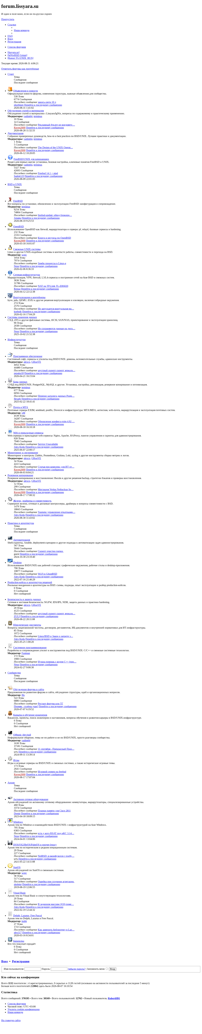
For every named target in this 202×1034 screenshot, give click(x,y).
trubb (24, 921)
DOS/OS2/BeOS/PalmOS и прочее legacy (35, 844)
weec (24, 255)
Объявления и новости (25, 90)
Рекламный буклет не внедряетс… (56, 124)
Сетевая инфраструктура (26, 274)
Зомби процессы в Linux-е (52, 263)
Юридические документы (27, 625)
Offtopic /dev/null (22, 734)
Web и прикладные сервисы (28, 432)
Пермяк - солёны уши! (26, 706)
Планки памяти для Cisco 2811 (54, 810)
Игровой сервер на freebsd (52, 771)
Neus (16, 266)
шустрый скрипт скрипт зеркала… (56, 370)
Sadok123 (19, 176)
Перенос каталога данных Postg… (56, 396)
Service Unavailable (48, 444)
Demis (17, 813)
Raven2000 (19, 127)
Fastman (26, 653)
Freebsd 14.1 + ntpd (48, 173)
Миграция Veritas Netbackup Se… (56, 489)
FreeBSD (18, 201)
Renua (17, 289)
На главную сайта (11, 1020)
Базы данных (20, 381)
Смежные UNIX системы (27, 249)
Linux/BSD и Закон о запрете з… (55, 636)
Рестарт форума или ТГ (50, 703)
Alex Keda (19, 447)
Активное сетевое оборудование (30, 799)
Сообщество (14, 672)
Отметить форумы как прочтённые (20, 68)
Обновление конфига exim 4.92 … (56, 421)
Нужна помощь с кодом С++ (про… (57, 661)
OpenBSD (18, 226)
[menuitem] (21, 30)
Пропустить (7, 19)
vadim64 (28, 116)
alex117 (18, 932)
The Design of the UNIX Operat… (55, 147)
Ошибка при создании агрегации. (56, 881)
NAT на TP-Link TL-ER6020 (53, 286)
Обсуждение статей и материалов (26, 110)
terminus (38, 116)
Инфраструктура (17, 339)
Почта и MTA (20, 407)
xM (23, 413)
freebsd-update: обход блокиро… (55, 215)
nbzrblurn (19, 105)
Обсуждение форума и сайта (28, 689)
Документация (15, 133)
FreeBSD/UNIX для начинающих (31, 159)
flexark (17, 398)
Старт (11, 74)
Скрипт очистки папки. (50, 551)
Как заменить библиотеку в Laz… (56, 929)
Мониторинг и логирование (23, 452)
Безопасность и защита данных (24, 599)
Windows (18, 822)
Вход (4, 961)
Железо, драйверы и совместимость (32, 500)
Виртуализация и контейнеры (29, 297)
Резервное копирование (20, 475)
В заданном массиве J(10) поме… (56, 904)
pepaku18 (19, 373)
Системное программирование (30, 647)
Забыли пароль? (76, 969)
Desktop (17, 562)
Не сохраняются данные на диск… (56, 328)
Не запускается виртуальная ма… (56, 308)
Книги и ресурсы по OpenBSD (54, 237)
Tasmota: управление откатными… (56, 512)
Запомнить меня (96, 969)
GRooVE (36, 362)
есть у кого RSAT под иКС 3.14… (56, 833)
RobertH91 (114, 998)
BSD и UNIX (15, 184)
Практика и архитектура (21, 523)
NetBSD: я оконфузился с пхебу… (56, 856)
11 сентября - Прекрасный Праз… (56, 749)
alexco (27, 362)
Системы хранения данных (22, 317)
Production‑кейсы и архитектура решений (30, 582)
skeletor (18, 884)
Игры (16, 760)
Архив (11, 782)
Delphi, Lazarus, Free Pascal (27, 915)
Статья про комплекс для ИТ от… (56, 466)
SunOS (17, 867)
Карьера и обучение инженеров (30, 715)
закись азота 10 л (47, 102)
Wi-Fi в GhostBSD (47, 574)
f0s (23, 695)
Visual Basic (19, 893)
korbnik (18, 311)
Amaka (17, 218)
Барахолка (18, 941)
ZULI (17, 616)
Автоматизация (21, 539)
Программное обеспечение (27, 356)
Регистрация (20, 961)
